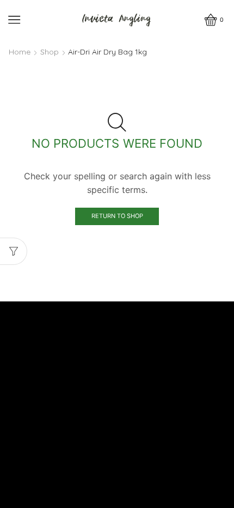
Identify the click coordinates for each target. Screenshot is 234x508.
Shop (49, 52)
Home (19, 52)
